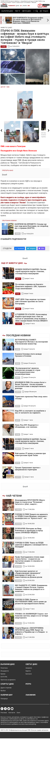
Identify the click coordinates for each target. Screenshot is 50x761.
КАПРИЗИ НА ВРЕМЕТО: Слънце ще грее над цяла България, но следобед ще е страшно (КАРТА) (31, 226)
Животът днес (6, 27)
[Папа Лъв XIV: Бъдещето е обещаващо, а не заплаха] (8, 430)
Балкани (29, 674)
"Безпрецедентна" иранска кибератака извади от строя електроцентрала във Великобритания (27, 371)
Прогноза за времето (8, 680)
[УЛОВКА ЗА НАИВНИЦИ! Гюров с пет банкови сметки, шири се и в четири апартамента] (8, 618)
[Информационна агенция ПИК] (4, 5)
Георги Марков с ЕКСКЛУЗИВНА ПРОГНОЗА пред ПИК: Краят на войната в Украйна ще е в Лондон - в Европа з (31, 631)
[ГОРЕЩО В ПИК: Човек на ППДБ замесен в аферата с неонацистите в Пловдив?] (8, 547)
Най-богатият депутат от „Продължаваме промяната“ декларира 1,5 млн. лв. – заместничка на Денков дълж (28, 574)
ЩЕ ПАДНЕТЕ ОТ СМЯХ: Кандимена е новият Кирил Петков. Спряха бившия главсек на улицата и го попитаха (31, 588)
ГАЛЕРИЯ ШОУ (6, 695)
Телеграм (21, 146)
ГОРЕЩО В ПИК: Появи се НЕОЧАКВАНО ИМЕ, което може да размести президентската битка (31, 602)
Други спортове (6, 688)
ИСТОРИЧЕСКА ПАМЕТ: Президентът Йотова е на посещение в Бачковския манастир (31, 342)
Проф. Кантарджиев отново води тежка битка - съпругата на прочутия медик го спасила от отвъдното (29, 560)
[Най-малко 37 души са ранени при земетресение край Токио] (8, 458)
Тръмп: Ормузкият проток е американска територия (27, 469)
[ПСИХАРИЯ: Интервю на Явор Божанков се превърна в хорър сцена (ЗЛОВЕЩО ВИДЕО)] (8, 533)
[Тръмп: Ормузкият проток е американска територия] (8, 472)
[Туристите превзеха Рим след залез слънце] (8, 401)
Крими (3, 674)
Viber (42, 248)
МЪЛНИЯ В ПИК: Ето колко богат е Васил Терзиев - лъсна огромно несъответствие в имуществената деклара (30, 385)
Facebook (20, 248)
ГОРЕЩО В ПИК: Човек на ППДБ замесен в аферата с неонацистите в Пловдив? (31, 545)
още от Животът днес (12, 263)
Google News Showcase (27, 151)
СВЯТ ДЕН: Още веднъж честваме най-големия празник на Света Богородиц (30, 301)
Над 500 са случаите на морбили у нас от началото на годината (30, 412)
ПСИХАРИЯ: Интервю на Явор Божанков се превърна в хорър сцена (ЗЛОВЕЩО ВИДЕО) (29, 530)
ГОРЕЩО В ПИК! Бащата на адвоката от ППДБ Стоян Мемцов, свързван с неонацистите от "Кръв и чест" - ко (31, 516)
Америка (29, 668)
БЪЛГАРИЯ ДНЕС (7, 11)
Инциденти (5, 671)
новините (11, 5)
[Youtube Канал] (12, 708)
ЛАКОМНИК (31, 695)
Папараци (4, 698)
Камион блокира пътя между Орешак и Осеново (28, 355)
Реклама (4, 712)
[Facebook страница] (5, 708)
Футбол (3, 690)
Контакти (11, 712)
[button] (47, 20)
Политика (4, 668)
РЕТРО (28, 684)
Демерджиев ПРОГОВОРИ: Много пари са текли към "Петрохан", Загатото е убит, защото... (30, 502)
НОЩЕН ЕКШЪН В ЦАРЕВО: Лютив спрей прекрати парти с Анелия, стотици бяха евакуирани (30, 271)
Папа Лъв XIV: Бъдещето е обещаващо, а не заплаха (26, 426)
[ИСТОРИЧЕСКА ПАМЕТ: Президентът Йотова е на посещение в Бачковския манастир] (8, 344)
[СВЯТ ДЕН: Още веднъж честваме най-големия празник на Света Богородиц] (8, 303)
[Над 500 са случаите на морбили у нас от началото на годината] (8, 415)
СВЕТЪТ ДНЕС (26, 11)
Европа (28, 671)
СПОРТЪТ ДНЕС (7, 684)
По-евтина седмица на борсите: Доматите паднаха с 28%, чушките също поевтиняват (30, 286)
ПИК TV (17, 11)
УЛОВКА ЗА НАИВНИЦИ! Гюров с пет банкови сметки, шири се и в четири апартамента (31, 616)
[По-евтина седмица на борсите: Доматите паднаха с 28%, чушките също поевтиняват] (8, 288)
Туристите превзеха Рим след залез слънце (31, 398)
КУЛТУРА (4, 677)
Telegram (45, 11)
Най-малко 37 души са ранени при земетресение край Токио (30, 454)
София (33, 188)
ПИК (7, 87)
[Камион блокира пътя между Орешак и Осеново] (8, 359)
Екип (18, 712)
